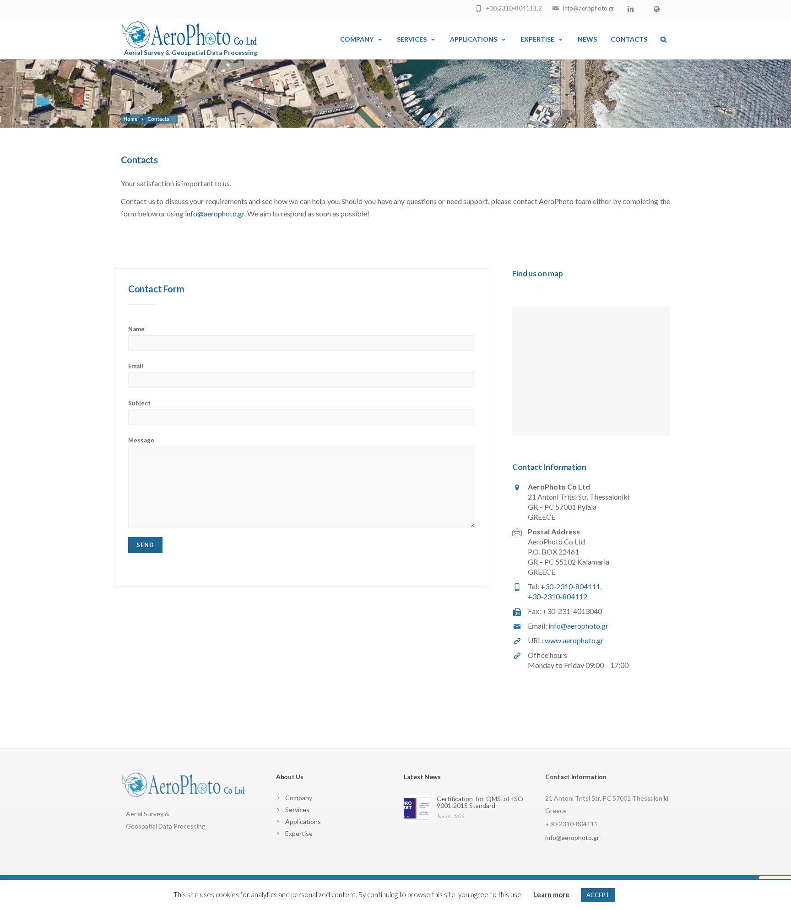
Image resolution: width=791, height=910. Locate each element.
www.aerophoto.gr (574, 640)
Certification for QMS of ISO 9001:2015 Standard (480, 802)
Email (135, 366)
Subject (139, 403)
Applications (473, 39)
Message (141, 440)
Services (412, 39)
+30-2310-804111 (570, 586)
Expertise (537, 39)
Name (136, 329)
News (587, 39)
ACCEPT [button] (598, 895)
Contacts (629, 39)
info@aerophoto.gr (588, 8)
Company (357, 39)
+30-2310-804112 (557, 596)
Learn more (551, 894)
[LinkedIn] (632, 9)
